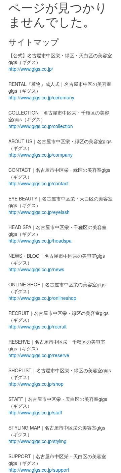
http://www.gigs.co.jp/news (36, 269)
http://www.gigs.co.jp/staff (35, 412)
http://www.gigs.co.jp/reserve (38, 355)
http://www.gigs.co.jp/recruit (37, 326)
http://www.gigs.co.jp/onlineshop (42, 297)
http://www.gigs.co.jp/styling (37, 441)
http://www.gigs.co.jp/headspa (40, 240)
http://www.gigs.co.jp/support (38, 469)
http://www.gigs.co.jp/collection (40, 126)
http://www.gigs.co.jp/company (40, 154)
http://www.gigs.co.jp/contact (38, 183)
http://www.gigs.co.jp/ (30, 68)
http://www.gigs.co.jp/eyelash (39, 212)
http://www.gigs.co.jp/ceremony (41, 97)
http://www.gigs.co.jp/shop (36, 383)
